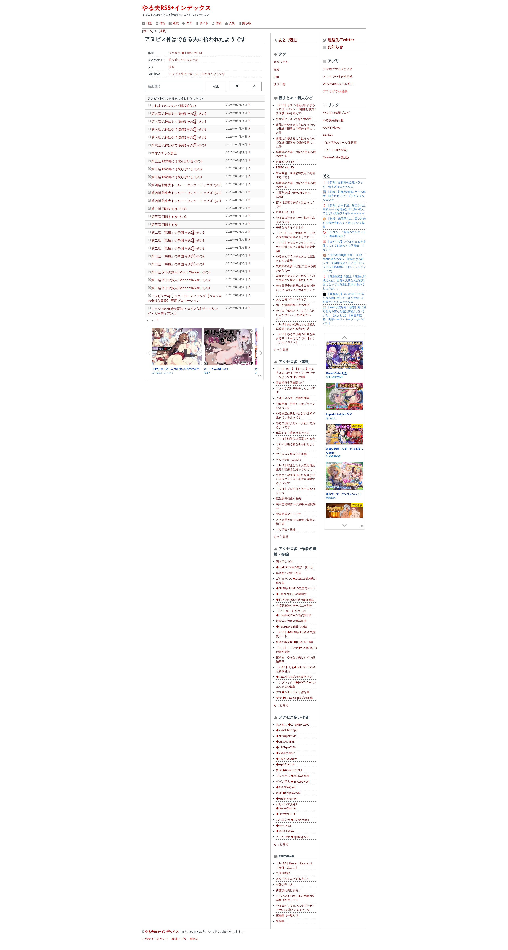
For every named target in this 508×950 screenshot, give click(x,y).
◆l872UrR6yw (285, 831)
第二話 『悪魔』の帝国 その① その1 (177, 264)
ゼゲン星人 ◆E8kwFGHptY (293, 781)
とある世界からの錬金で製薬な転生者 (295, 521)
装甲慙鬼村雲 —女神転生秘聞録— (296, 506)
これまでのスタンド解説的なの (173, 105)
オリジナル (281, 62)
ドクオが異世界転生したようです (295, 390)
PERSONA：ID (285, 162)
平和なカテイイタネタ (290, 227)
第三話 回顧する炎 (164, 224)
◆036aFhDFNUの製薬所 (291, 594)
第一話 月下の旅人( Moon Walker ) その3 (180, 272)
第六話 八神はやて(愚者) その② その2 (178, 113)
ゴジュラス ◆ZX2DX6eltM (292, 776)
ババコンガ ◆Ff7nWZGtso (292, 820)
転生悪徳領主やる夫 (288, 498)
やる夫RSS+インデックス (176, 7)
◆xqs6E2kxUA (285, 764)
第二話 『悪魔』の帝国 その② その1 (177, 240)
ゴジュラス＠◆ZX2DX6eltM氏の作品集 (296, 580)
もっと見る (281, 349)
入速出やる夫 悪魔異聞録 (292, 398)
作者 (218, 23)
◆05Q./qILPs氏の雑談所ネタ (294, 677)
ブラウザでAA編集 (335, 91)
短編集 (280, 921)
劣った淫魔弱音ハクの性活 (292, 305)
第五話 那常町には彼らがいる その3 (176, 161)
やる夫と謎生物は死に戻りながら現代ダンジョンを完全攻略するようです (295, 479)
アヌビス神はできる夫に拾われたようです (197, 74)
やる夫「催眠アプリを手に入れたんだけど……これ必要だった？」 (295, 315)
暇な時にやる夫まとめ (183, 60)
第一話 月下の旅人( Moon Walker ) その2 (180, 280)
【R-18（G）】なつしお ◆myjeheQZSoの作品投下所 (294, 613)
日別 (148, 23)
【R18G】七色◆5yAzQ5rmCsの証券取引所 (296, 669)
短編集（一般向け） (288, 915)
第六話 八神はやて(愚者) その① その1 (178, 145)
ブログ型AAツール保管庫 (340, 142)
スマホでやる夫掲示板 (338, 76)
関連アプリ (179, 939)
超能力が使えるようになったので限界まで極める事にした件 (295, 278)
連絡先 (194, 939)
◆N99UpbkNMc (286, 736)
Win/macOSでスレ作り (338, 84)
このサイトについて (155, 939)
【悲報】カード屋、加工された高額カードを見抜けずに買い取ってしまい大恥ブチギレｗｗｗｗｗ (344, 209)
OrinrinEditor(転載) (336, 157)
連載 (175, 23)
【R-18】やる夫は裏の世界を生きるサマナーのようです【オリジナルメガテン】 (295, 338)
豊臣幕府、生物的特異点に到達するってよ (295, 175)
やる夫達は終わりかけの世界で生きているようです (295, 415)
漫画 (172, 67)
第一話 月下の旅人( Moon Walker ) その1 (180, 288)
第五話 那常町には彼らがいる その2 (176, 169)
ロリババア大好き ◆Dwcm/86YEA (287, 806)
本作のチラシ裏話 (164, 153)
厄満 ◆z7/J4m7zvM (288, 793)
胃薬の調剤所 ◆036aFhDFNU (294, 642)
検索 (216, 86)
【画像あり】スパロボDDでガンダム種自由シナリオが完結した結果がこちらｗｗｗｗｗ (344, 298)
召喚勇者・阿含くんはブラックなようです (295, 405)
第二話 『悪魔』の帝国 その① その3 (177, 248)
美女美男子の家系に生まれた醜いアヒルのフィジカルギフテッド (295, 290)
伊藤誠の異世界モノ (288, 890)
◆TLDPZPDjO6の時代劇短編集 (295, 600)
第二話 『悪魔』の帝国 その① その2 (177, 256)
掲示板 (246, 23)
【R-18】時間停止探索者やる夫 (295, 438)
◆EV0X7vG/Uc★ (286, 759)
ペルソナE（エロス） (289, 459)
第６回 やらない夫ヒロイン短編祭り (295, 659)
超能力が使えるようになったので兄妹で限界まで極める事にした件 (295, 129)
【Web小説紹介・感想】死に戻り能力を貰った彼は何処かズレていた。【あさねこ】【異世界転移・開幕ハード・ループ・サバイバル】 (344, 315)
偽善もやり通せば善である (292, 433)
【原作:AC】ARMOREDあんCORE (293, 194)
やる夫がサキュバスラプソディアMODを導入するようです (295, 907)
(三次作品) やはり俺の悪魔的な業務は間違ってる (295, 898)
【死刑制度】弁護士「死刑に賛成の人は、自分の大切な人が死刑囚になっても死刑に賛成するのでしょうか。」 (344, 282)
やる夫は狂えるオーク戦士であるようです (295, 219)
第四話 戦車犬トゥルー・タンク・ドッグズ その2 (186, 193)
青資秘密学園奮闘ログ (290, 382)
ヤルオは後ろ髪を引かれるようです (295, 446)
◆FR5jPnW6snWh (287, 798)
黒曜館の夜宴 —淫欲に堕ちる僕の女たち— (296, 154)
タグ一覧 (280, 84)
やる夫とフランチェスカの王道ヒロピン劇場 (295, 258)
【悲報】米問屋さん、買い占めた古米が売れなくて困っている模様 (344, 223)
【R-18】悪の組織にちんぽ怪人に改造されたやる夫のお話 (295, 326)
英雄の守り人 (284, 884)
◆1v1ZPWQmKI (286, 787)
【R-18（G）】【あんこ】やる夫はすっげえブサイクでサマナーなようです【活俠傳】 (295, 373)
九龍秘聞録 (283, 873)
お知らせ (335, 46)
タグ (188, 23)
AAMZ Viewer (332, 127)
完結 (277, 69)
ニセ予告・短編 (285, 529)
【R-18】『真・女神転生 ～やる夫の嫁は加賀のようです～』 (295, 235)
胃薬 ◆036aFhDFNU (289, 770)
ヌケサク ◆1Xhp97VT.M (185, 53)
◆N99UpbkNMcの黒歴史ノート (296, 588)
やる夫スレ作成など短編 (291, 454)
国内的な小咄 (284, 561)
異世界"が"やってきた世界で (294, 119)
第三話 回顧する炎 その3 (169, 209)
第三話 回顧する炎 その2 (169, 216)
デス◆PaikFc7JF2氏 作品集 (292, 692)
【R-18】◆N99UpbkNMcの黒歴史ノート (296, 634)
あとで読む (288, 39)
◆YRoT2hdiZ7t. (285, 753)
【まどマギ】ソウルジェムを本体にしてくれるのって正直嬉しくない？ (344, 246)
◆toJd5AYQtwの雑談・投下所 (294, 567)
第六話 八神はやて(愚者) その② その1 (178, 121)
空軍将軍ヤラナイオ (288, 514)
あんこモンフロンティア (291, 299)
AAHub (328, 135)
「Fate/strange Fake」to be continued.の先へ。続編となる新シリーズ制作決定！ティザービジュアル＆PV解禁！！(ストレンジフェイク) (344, 263)
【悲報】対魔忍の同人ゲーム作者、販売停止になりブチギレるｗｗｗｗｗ (344, 196)
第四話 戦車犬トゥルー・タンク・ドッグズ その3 (186, 185)
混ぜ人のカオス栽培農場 (291, 621)
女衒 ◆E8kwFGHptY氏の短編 (294, 698)
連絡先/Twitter (340, 39)
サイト (203, 23)
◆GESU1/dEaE (285, 741)
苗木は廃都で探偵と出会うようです (295, 204)
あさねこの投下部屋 (288, 573)
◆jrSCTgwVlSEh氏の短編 (291, 626)
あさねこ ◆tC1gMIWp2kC (292, 724)
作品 (162, 23)
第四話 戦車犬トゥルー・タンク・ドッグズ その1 (186, 201)
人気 (231, 23)
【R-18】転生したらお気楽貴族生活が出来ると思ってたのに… (295, 467)
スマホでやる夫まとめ (338, 69)
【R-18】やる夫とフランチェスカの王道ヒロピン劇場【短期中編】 (295, 247)
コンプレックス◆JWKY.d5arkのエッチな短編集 (296, 684)
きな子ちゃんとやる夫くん (292, 879)
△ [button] (254, 86)
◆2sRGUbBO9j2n (287, 730)
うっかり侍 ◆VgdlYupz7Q (292, 837)
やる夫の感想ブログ (336, 113)
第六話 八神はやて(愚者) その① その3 (178, 129)
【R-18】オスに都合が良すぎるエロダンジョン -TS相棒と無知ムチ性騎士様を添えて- (296, 109)
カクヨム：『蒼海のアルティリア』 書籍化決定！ (344, 234)
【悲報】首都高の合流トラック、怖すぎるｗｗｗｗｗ (343, 184)
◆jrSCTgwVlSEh (286, 747)
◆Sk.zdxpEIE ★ (286, 814)
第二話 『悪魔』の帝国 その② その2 (177, 232)
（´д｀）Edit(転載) (335, 150)
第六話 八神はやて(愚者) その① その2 (178, 137)
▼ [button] (237, 86)
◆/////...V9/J (283, 825)
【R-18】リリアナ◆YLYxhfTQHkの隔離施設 (296, 649)
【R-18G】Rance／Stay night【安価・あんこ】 (294, 865)
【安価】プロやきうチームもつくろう (295, 491)
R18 (276, 77)
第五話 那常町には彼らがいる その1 (176, 177)
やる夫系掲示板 (333, 120)
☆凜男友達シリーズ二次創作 (294, 605)
